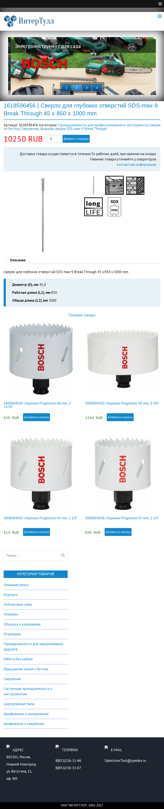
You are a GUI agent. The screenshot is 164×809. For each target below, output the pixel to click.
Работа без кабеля (18, 659)
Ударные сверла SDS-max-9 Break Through (73, 128)
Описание (18, 260)
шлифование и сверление (24, 723)
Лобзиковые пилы (18, 604)
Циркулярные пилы (19, 703)
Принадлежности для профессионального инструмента (102, 125)
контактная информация (136, 164)
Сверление (29, 128)
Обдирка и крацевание (22, 624)
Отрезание (12, 634)
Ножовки (11, 614)
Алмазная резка (16, 584)
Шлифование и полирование (26, 714)
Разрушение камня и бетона (26, 669)
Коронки (11, 594)
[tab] (18, 260)
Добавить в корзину (76, 138)
